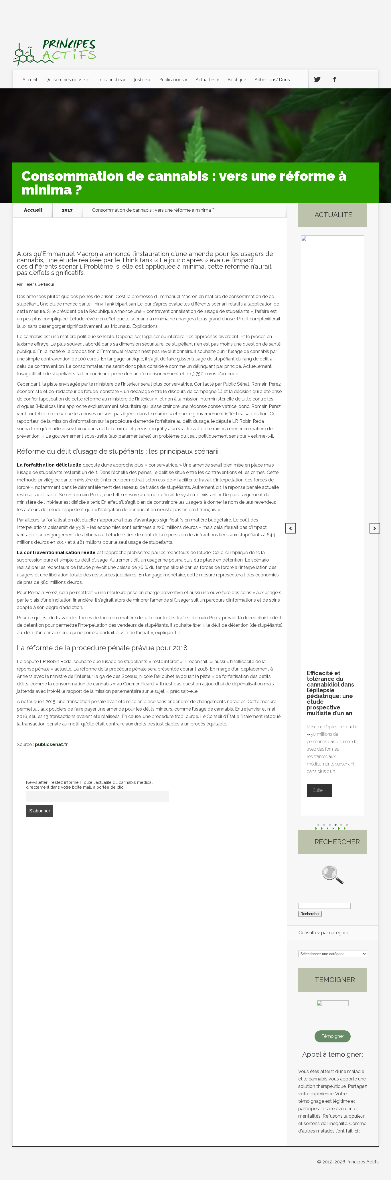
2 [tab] (324, 825)
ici (356, 1131)
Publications (171, 79)
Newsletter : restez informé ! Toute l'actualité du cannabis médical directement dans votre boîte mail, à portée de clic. (89, 785)
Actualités (206, 79)
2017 (67, 210)
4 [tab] (335, 825)
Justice (140, 79)
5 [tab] (341, 825)
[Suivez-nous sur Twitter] (317, 79)
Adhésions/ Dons (272, 79)
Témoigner (332, 1036)
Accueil (30, 79)
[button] (290, 528)
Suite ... (326, 785)
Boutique (237, 79)
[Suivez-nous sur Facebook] (334, 79)
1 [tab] (318, 825)
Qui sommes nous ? (65, 79)
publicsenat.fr (51, 744)
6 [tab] (347, 825)
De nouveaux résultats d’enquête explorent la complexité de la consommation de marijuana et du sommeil (336, 693)
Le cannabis (109, 79)
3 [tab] (330, 825)
